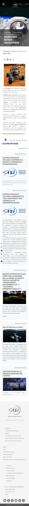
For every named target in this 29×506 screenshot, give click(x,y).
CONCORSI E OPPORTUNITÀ (13, 436)
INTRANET (8, 481)
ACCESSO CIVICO (9, 492)
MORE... (5, 316)
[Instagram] (1, 247)
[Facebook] (4, 500)
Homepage (7, 32)
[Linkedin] (19, 500)
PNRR (6, 494)
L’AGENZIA (8, 428)
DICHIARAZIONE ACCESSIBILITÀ (14, 473)
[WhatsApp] (1, 258)
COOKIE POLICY (10, 470)
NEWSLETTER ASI (10, 478)
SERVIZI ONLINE (7, 457)
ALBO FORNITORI (8, 454)
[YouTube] (1, 250)
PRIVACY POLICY (10, 468)
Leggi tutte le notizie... (23, 148)
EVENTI (5, 447)
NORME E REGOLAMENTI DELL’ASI (14, 438)
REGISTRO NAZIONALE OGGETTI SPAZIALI (14, 459)
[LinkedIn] (1, 254)
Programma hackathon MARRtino (18, 140)
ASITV (4, 449)
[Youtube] (15, 500)
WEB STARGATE (10, 475)
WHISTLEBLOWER (10, 489)
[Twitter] (8, 500)
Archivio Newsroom (10, 34)
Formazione (17, 32)
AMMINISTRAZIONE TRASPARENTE (14, 487)
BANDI (7, 433)
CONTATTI (8, 465)
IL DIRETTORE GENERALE (12, 431)
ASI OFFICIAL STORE (8, 452)
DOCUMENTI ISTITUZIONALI (13, 441)
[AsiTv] (1, 261)
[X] (1, 243)
